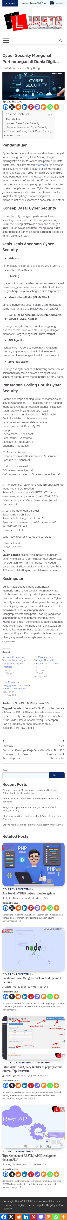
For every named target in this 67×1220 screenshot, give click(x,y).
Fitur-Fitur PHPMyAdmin (29, 703)
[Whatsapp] (50, 107)
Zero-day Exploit (24, 727)
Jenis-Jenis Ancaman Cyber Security (27, 127)
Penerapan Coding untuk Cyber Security (29, 131)
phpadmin (44, 723)
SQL (29, 402)
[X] (12, 107)
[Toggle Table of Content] (48, 114)
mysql (39, 720)
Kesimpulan (13, 135)
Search (6, 770)
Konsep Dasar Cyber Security (23, 123)
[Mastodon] (37, 107)
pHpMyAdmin (44, 1062)
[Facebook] (5, 107)
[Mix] (44, 107)
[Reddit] (18, 107)
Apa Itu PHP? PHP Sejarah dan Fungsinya (28, 893)
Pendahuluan (13, 119)
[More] (56, 107)
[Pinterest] (31, 107)
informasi (41, 164)
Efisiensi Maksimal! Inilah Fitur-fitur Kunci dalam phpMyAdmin (32, 825)
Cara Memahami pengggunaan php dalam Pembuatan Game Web (16, 685)
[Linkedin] (24, 107)
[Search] (60, 40)
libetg (36, 68)
